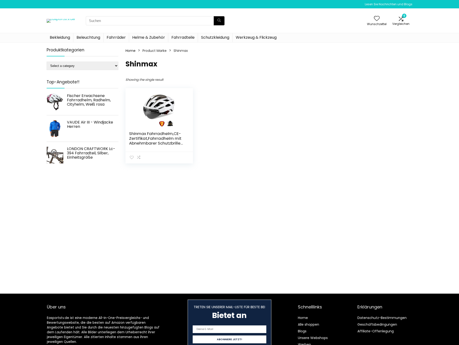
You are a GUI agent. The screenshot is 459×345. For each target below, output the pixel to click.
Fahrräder (116, 37)
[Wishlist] (377, 19)
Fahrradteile (183, 37)
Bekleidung (60, 37)
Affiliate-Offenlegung (375, 331)
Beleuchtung (88, 37)
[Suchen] (219, 20)
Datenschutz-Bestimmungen (382, 317)
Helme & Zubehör (148, 37)
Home (131, 50)
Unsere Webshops (313, 337)
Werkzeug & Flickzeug (256, 37)
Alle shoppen (308, 324)
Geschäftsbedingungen (377, 324)
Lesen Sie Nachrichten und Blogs (388, 4)
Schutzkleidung (215, 37)
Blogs (302, 331)
